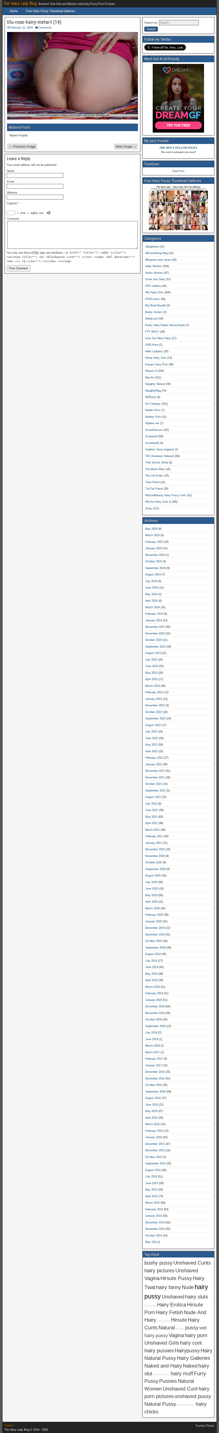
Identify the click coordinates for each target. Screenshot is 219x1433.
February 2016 (154, 1130)
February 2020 (154, 914)
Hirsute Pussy (176, 1278)
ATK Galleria (153, 286)
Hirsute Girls (163, 1321)
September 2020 (155, 869)
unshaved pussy (193, 1396)
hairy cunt (191, 1343)
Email (10, 181)
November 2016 (155, 1078)
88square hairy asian (158, 259)
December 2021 (155, 770)
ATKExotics (152, 299)
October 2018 (153, 1019)
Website (12, 192)
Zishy (148, 508)
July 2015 (151, 1176)
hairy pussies (159, 1350)
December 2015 (155, 1143)
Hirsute (179, 1320)
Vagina (176, 1335)
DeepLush (151, 318)
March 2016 (152, 1124)
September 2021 (155, 790)
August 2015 (153, 1170)
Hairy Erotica (171, 1304)
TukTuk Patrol (154, 488)
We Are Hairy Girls (156, 501)
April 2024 (151, 600)
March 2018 (152, 1045)
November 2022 (155, 705)
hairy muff (182, 1373)
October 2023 (153, 640)
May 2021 (151, 816)
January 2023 (153, 699)
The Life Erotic (154, 475)
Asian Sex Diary (155, 279)
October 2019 (153, 941)
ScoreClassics (154, 429)
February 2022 (154, 757)
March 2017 (152, 1052)
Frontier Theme (205, 1426)
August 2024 (153, 574)
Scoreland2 (152, 443)
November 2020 (155, 856)
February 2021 (154, 836)
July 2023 (151, 659)
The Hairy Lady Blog (20, 3)
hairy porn (196, 1335)
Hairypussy (187, 1350)
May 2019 (151, 973)
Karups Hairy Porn (156, 364)
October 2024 (153, 561)
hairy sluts (196, 1297)
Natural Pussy (160, 1404)
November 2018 (155, 1013)
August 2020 (153, 875)
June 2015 (151, 1183)
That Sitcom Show (156, 462)
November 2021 (155, 777)
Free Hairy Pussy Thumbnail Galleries (50, 11)
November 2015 (155, 1150)
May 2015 (151, 1189)
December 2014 (155, 1222)
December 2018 (155, 1006)
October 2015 (153, 1157)
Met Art (149, 377)
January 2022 (153, 764)
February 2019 (154, 993)
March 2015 (152, 1202)
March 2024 (152, 607)
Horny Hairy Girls (155, 357)
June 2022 (151, 738)
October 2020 (153, 862)
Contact (9, 1425)
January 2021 (153, 842)
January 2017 (153, 1065)
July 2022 (151, 731)
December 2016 (155, 1071)
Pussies (168, 1381)
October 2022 (153, 712)
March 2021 (152, 829)
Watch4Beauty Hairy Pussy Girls (165, 495)
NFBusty (150, 397)
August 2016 (153, 1098)
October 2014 (153, 1235)
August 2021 (153, 797)
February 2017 (154, 1058)
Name (10, 171)
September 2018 (155, 1026)
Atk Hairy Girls (154, 292)
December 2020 (155, 849)
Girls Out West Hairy (158, 338)
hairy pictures (159, 1270)
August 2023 (153, 653)
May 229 (150, 1242)
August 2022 (153, 725)
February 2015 (154, 1209)
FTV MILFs (152, 331)
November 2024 (155, 555)
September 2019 (155, 947)
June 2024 (151, 587)
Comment (13, 218)
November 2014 (155, 1228)
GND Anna (151, 344)
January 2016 (153, 1137)
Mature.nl (151, 370)
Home (14, 11)
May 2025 (151, 528)
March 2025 (152, 535)
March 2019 (152, 986)
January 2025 (153, 548)
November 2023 (155, 633)
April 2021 (151, 823)
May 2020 (151, 895)
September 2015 (155, 1163)
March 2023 (152, 685)
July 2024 (151, 581)
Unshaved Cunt (180, 1389)
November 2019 (155, 934)
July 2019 (151, 960)
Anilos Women (154, 272)
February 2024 (154, 613)
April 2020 (151, 901)
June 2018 (151, 1039)
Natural (166, 1327)
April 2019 (151, 980)
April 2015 (151, 1196)
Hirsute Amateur (161, 1374)
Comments (45, 27)
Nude (188, 1287)
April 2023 (151, 679)
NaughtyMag (153, 390)
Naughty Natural (155, 384)
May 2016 (151, 1111)
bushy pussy (158, 1263)
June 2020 (151, 888)
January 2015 (153, 1215)
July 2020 (151, 882)
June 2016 (151, 1104)
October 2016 (153, 1084)
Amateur (180, 1328)
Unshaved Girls (161, 1343)
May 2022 (151, 744)
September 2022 (155, 718)
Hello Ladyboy (154, 351)
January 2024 (153, 620)
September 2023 (155, 646)
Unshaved (173, 1297)
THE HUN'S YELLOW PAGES (178, 147)
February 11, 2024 (21, 27)
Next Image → (126, 146)
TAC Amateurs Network (159, 456)
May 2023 (151, 672)
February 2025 (154, 541)
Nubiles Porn (153, 416)
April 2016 (151, 1117)
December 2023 (155, 626)
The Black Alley (155, 469)
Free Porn (178, 171)
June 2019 (151, 967)
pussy (191, 1327)
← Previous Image (22, 146)
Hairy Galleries (193, 1358)
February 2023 (154, 692)
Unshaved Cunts (192, 1263)
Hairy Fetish (169, 1312)
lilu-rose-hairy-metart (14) (34, 22)
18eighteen (152, 246)
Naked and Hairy (163, 1366)
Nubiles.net (152, 423)
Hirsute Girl (150, 1305)
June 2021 (151, 810)
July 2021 (151, 803)
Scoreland (151, 436)
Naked (190, 1366)
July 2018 (151, 1032)
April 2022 (151, 751)
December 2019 (155, 927)
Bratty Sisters (153, 312)
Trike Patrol (152, 482)
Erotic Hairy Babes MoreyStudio (165, 325)
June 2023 (151, 666)
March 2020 (152, 908)
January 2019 (153, 1000)
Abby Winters (153, 266)
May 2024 (151, 594)
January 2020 (153, 921)
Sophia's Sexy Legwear (159, 449)
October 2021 (153, 783)
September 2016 (155, 1091)
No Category (153, 403)
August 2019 (153, 954)
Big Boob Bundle (155, 305)
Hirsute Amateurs (186, 1405)
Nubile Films (153, 410)
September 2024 (155, 568)
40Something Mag (156, 253)
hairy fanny (168, 1287)
